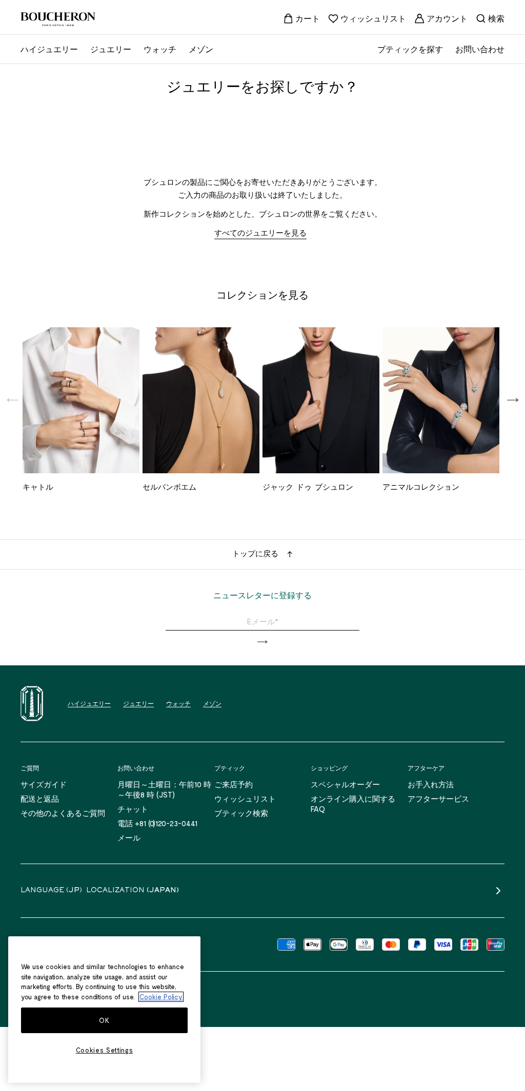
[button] (512, 399)
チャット (132, 808)
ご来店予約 (233, 784)
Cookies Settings (104, 1050)
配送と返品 (40, 798)
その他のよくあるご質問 (63, 812)
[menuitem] (301, 18)
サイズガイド (44, 784)
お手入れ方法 (431, 784)
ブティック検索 (241, 812)
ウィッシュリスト (245, 798)
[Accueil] (32, 703)
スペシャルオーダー (345, 784)
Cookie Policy (161, 997)
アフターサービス (438, 798)
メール (128, 837)
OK (104, 1020)
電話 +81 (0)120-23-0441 (157, 823)
